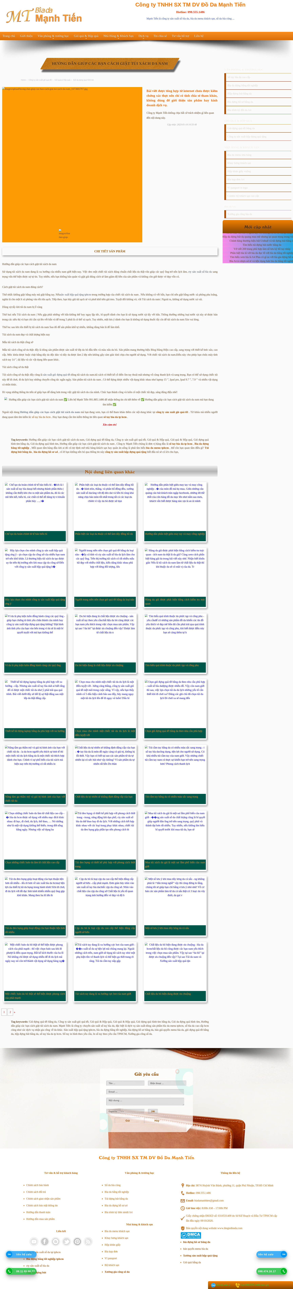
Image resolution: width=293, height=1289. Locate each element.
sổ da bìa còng (224, 18)
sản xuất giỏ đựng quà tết (56, 374)
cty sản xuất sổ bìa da (200, 271)
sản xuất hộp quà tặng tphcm (75, 294)
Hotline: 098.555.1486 (190, 12)
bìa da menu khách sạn (202, 18)
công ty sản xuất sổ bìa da (175, 18)
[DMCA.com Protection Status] (191, 1237)
